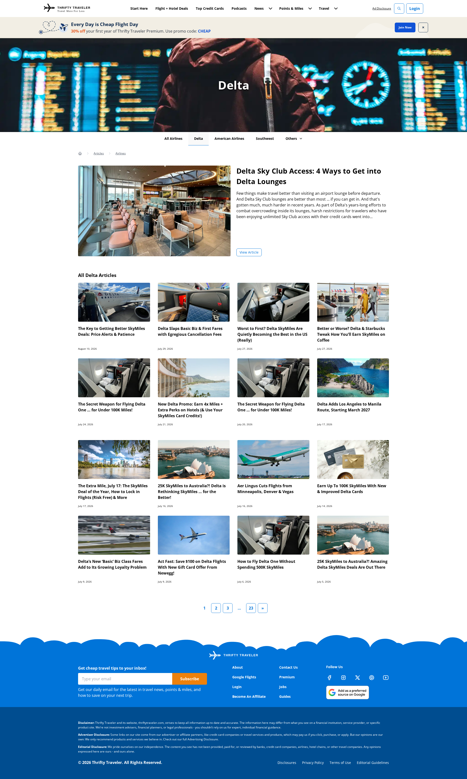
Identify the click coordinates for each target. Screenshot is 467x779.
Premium (287, 677)
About (237, 667)
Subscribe (189, 679)
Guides (285, 696)
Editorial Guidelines (373, 762)
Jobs (283, 686)
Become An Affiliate (249, 696)
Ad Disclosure (381, 8)
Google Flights (244, 677)
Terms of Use (340, 762)
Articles (99, 153)
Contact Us (288, 667)
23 (251, 608)
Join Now (405, 27)
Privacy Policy (313, 762)
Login (414, 8)
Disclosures (287, 762)
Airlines (121, 153)
